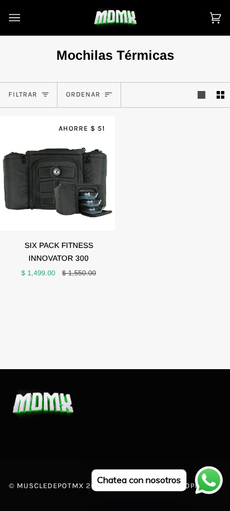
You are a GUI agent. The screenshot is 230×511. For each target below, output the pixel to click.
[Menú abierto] (25, 17)
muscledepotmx (50, 485)
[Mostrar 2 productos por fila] (220, 95)
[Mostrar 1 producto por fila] (201, 95)
